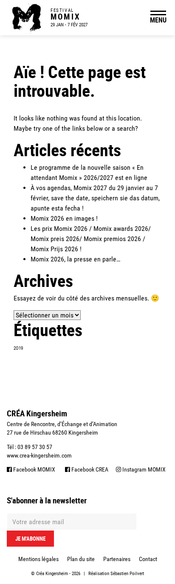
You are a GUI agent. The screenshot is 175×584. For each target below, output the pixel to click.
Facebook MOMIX (33, 469)
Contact (148, 559)
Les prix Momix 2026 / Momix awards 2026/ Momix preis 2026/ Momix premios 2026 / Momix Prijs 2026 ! (91, 239)
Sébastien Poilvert (127, 573)
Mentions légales (38, 559)
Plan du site (81, 559)
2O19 (18, 348)
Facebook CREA (89, 469)
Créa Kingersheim (52, 573)
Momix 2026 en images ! (64, 218)
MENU (158, 20)
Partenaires (116, 559)
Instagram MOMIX (143, 469)
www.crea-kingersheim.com (39, 455)
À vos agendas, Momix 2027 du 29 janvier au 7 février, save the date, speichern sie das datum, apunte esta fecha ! (95, 198)
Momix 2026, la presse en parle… (75, 259)
